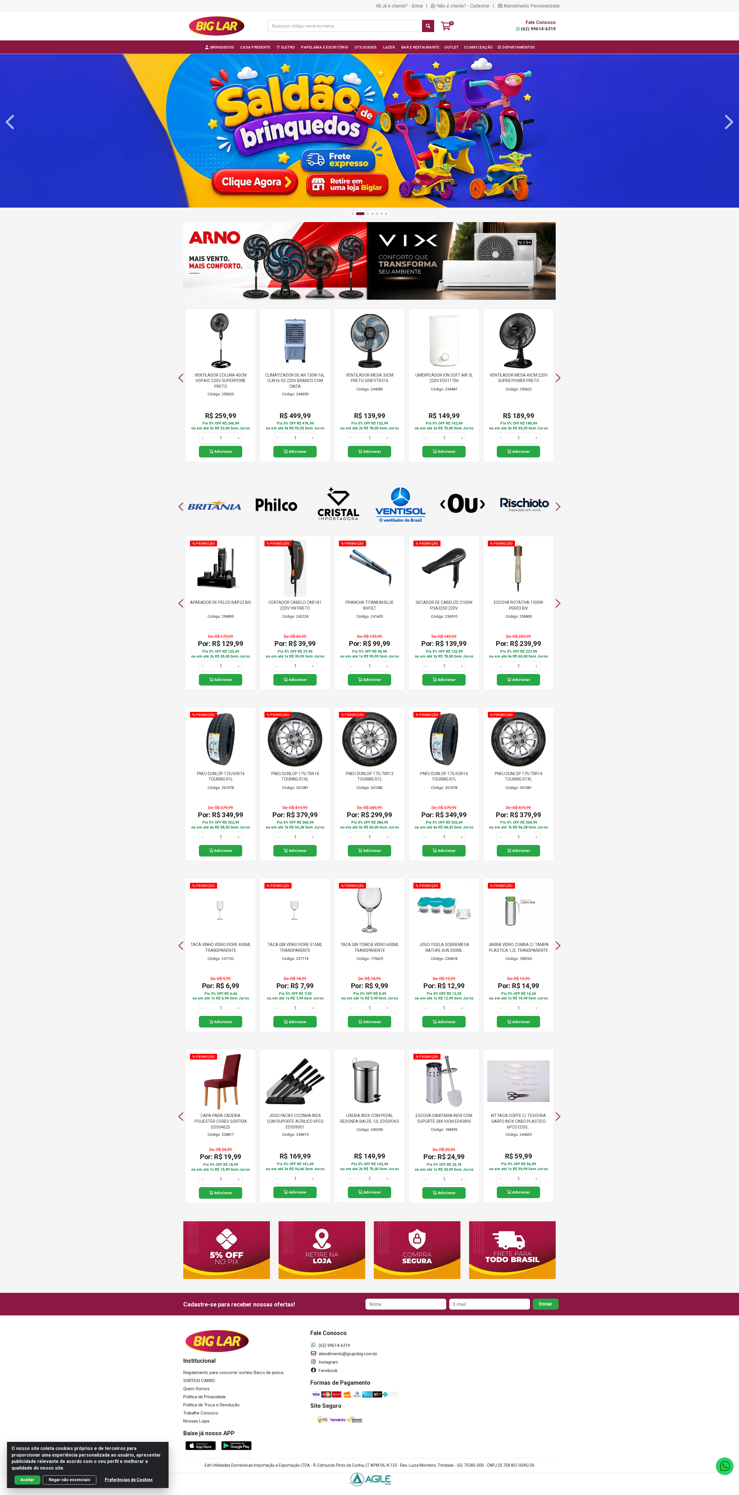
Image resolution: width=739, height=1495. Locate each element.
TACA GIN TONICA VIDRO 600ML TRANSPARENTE (369, 947)
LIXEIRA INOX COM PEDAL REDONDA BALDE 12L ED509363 (369, 1118)
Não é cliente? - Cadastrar (463, 5)
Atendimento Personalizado (532, 5)
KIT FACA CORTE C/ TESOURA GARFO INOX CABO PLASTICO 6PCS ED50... (518, 1121)
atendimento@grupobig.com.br (347, 1353)
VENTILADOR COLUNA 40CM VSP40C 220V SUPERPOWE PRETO (221, 381)
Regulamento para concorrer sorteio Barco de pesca (233, 1372)
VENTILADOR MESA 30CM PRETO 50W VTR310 (369, 378)
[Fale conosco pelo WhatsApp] (724, 1466)
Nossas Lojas (196, 1421)
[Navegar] (9, 122)
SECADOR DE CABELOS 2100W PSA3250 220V (444, 605)
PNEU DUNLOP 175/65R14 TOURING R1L (221, 776)
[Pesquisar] (428, 26)
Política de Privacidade (204, 1396)
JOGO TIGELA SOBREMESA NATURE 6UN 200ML (444, 947)
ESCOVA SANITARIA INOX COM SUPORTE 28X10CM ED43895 (444, 1118)
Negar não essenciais (69, 1479)
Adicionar (222, 451)
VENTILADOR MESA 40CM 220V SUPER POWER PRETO (519, 378)
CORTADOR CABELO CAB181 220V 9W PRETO (295, 605)
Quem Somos (196, 1388)
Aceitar (27, 1479)
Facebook (327, 1370)
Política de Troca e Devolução (211, 1405)
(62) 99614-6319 (538, 28)
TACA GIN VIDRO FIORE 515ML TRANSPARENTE (295, 947)
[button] (352, 213)
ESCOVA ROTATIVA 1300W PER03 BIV (518, 605)
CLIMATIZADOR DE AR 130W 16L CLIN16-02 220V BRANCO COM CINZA (295, 381)
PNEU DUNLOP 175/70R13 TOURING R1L (369, 776)
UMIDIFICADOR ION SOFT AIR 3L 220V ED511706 (444, 378)
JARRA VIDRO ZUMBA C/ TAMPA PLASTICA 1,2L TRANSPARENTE (518, 947)
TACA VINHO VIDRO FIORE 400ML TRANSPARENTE (221, 947)
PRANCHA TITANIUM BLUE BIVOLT (370, 605)
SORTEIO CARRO (199, 1380)
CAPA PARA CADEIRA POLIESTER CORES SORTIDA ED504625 (221, 1121)
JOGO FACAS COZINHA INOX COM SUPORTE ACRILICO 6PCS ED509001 (295, 1121)
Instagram (328, 1362)
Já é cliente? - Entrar (402, 5)
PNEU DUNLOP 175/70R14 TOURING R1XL (295, 776)
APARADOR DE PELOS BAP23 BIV (220, 602)
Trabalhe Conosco (200, 1413)
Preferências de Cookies (129, 1479)
